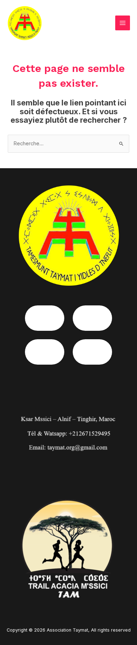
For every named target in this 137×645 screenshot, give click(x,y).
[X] (92, 352)
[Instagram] (92, 318)
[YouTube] (44, 352)
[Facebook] (44, 318)
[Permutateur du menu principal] (122, 23)
